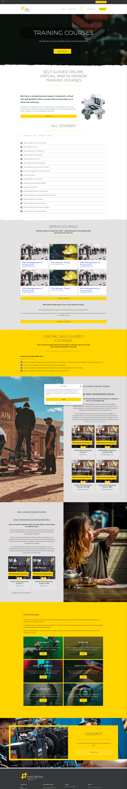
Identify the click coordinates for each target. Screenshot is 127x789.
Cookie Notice (59, 402)
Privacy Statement (67, 402)
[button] (80, 386)
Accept (63, 399)
